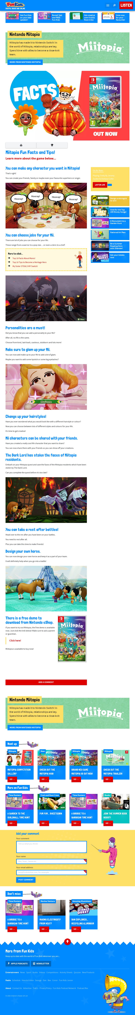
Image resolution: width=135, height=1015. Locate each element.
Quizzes (77, 972)
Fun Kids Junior (66, 980)
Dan (44, 980)
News (22, 972)
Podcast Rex (82, 988)
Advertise (27, 988)
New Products (88, 972)
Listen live (100, 185)
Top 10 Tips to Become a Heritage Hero (30, 262)
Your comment (22, 838)
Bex (49, 980)
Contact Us (17, 988)
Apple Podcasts (19, 963)
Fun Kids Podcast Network (64, 988)
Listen (126, 5)
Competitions (52, 972)
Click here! (15, 640)
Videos (42, 972)
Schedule (16, 980)
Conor (55, 980)
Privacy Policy (46, 988)
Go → (12, 779)
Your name (21, 856)
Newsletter (42, 963)
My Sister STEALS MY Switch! (25, 266)
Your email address (24, 867)
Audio (35, 972)
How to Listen (28, 980)
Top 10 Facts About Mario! (24, 258)
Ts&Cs (35, 988)
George (38, 980)
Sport (28, 972)
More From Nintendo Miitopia (25, 62)
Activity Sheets (66, 972)
